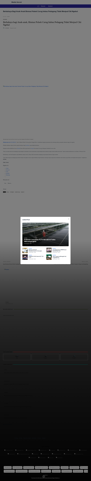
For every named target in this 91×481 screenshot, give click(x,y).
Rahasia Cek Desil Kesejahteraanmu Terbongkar (35, 250)
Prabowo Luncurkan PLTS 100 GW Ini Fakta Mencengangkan (39, 240)
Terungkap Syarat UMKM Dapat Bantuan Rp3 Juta (59, 250)
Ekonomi (30, 248)
